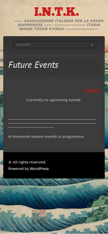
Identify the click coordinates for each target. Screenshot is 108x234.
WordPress (39, 169)
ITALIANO (91, 90)
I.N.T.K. (56, 13)
